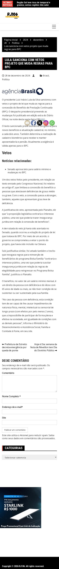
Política (5, 79)
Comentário (8, 372)
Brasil (46, 75)
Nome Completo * (11, 396)
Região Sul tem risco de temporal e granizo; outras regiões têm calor (33, 3)
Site (4, 417)
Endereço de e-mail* (12, 406)
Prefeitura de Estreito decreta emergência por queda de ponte (14, 347)
